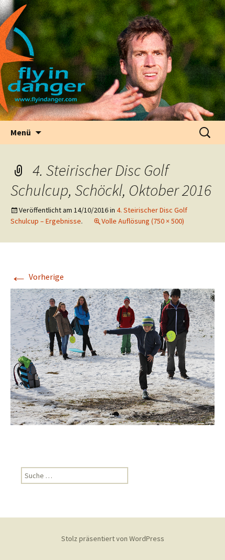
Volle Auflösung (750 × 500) (143, 221)
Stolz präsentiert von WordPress (112, 538)
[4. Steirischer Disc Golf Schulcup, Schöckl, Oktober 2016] (112, 356)
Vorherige (37, 276)
